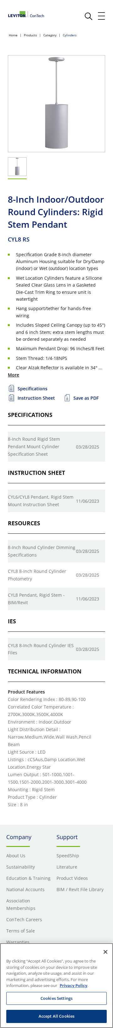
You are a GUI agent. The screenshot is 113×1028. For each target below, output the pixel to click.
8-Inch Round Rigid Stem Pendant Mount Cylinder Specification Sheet (34, 446)
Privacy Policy (73, 985)
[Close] (105, 952)
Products (30, 35)
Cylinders (70, 35)
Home (13, 35)
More (13, 375)
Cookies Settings (56, 998)
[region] (56, 985)
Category (49, 35)
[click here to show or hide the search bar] (88, 16)
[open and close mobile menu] (101, 16)
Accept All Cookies (56, 1016)
